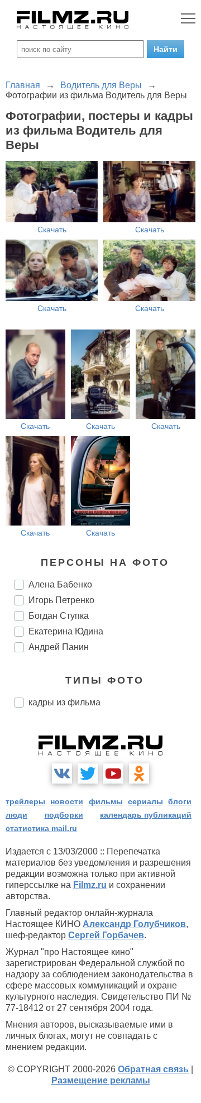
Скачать (51, 229)
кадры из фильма (64, 702)
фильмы (106, 801)
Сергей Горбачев (106, 935)
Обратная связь (153, 1069)
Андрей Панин (58, 647)
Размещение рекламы (100, 1080)
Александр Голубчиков (134, 924)
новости (66, 801)
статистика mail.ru (41, 828)
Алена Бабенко (60, 584)
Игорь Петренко (61, 600)
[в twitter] (88, 773)
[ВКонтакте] (62, 773)
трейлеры (25, 801)
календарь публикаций (146, 814)
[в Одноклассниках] (139, 773)
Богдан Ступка (58, 615)
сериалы (145, 801)
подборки (64, 814)
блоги (180, 801)
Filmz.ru (90, 885)
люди (16, 814)
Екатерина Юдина (65, 631)
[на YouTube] (113, 773)
